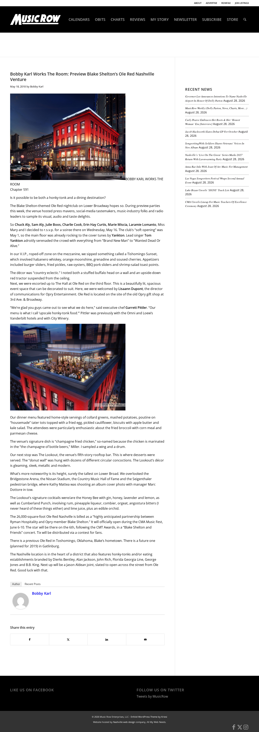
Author (16, 584)
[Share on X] (68, 639)
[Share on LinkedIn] (107, 639)
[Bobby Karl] (21, 608)
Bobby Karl (36, 86)
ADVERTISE (211, 2)
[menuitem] (198, 3)
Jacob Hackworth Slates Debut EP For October (211, 131)
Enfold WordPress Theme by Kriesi (149, 716)
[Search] (245, 19)
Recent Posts (33, 584)
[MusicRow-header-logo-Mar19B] (35, 19)
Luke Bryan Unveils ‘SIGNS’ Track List (207, 190)
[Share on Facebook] (29, 639)
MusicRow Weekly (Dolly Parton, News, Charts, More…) (216, 108)
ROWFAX (226, 2)
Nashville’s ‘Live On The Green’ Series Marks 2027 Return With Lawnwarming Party (213, 157)
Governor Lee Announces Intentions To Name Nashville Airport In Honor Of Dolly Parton (216, 98)
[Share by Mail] (145, 639)
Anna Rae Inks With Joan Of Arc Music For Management (216, 166)
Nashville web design (124, 721)
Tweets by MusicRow (152, 696)
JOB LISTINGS (242, 2)
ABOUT (198, 2)
